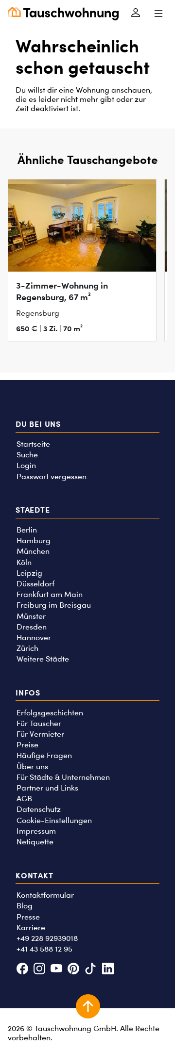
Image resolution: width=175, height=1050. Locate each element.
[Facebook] (22, 969)
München (33, 551)
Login (26, 465)
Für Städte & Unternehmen (63, 777)
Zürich (27, 648)
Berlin (27, 529)
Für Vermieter (40, 734)
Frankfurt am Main (50, 594)
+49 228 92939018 (47, 938)
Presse (28, 916)
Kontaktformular (45, 895)
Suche (27, 454)
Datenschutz (39, 809)
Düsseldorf (35, 583)
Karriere (31, 927)
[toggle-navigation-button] (158, 13)
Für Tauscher (39, 723)
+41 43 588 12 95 (44, 948)
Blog (25, 905)
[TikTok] (90, 969)
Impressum (36, 831)
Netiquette (35, 841)
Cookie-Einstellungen (54, 820)
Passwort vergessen (52, 476)
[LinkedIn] (107, 969)
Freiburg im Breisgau (54, 605)
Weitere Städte (43, 658)
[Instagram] (39, 969)
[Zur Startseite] (63, 13)
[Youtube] (56, 969)
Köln (24, 562)
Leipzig (29, 573)
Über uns (32, 766)
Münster (31, 616)
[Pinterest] (73, 969)
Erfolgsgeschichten (50, 712)
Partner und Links (47, 787)
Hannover (34, 637)
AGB (24, 798)
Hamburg (34, 540)
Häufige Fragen (44, 755)
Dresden (32, 626)
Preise (27, 744)
